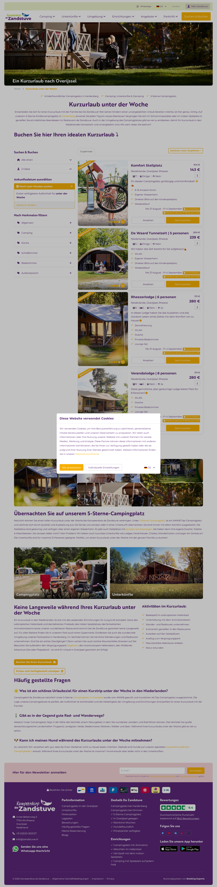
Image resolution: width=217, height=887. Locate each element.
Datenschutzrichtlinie (87, 454)
